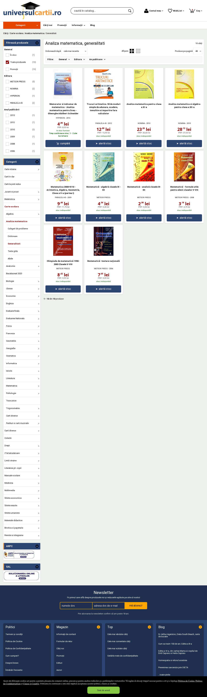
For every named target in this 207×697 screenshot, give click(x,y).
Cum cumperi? (12, 656)
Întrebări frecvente (13, 670)
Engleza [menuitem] (10, 303)
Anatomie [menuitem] (10, 266)
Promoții (60, 656)
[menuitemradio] (138, 51)
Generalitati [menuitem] (14, 243)
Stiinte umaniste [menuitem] (12, 513)
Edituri (59, 663)
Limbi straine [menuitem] (10, 460)
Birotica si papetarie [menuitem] (14, 528)
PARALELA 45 (100, 123)
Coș (196, 10)
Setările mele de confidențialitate (122, 656)
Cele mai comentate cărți (118, 641)
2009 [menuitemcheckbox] (22, 136)
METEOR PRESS (103, 197)
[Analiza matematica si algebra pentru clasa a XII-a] (184, 98)
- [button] (37, 43)
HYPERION (60, 118)
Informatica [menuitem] (11, 363)
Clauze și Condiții (31, 683)
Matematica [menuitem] (11, 386)
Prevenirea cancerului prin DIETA (173, 667)
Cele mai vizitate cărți (117, 648)
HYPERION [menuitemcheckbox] (22, 96)
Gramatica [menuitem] (11, 356)
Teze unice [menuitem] (11, 400)
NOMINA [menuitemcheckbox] (22, 88)
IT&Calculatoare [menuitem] (12, 453)
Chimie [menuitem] (9, 288)
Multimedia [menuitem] (10, 490)
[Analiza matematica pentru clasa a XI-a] (143, 98)
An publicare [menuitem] (95, 59)
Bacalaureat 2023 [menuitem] (14, 273)
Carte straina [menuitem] (10, 169)
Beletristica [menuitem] (10, 199)
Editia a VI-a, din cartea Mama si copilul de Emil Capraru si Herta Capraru (177, 652)
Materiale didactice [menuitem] (13, 520)
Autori (59, 670)
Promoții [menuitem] (62, 25)
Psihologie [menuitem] (11, 393)
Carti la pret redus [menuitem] (13, 184)
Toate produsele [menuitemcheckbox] (23, 62)
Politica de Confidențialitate (18, 648)
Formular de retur (64, 641)
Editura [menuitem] (78, 59)
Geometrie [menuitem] (11, 341)
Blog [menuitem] (92, 25)
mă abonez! (135, 605)
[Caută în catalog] (130, 10)
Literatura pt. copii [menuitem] (13, 468)
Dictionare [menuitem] (12, 236)
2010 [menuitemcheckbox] (22, 129)
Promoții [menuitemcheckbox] (23, 69)
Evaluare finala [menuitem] (12, 311)
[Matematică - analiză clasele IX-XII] (143, 180)
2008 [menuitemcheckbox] (22, 144)
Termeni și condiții (14, 634)
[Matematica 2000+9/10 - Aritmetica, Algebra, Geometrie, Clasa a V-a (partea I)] (63, 180)
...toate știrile (164, 675)
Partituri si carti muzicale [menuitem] (17, 423)
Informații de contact (66, 634)
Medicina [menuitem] (9, 483)
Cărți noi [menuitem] (47, 25)
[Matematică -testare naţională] (103, 255)
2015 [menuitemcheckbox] (22, 115)
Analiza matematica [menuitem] (16, 221)
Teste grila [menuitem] (13, 251)
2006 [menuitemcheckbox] (22, 151)
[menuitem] (21, 25)
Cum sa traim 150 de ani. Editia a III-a (175, 644)
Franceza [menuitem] (10, 333)
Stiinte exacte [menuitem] (11, 505)
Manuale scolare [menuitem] (12, 475)
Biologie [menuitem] (10, 281)
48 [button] (196, 51)
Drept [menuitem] (7, 445)
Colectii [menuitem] (8, 438)
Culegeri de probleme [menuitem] (18, 228)
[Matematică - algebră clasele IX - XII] (103, 180)
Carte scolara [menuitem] (12, 206)
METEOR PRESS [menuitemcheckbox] (22, 81)
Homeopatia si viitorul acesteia (172, 660)
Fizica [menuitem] (9, 326)
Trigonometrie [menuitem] (13, 408)
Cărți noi (60, 648)
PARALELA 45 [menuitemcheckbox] (22, 103)
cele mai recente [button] (71, 51)
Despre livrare (11, 663)
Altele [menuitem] (10, 258)
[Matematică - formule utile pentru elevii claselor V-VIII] (184, 180)
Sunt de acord (103, 690)
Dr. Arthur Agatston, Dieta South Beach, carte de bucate (179, 635)
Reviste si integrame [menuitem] (14, 535)
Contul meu (155, 11)
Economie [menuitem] (11, 296)
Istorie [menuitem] (9, 371)
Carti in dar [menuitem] (9, 176)
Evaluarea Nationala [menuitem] (15, 318)
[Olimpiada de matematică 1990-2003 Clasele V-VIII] (63, 255)
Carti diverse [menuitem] (12, 416)
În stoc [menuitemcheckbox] (22, 55)
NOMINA (141, 123)
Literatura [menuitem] (10, 378)
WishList (177, 11)
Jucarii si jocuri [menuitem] (12, 191)
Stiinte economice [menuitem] (13, 498)
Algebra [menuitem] (9, 214)
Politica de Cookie (186, 680)
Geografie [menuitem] (10, 348)
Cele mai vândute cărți (117, 634)
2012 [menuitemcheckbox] (22, 122)
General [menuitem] (63, 59)
